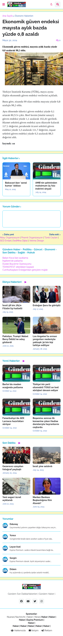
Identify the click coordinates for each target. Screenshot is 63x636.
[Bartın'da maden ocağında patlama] (16, 373)
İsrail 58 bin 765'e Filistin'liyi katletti (12, 307)
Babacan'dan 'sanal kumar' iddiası (16, 184)
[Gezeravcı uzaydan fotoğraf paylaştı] (16, 455)
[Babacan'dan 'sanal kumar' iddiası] (16, 170)
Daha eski (54, 234)
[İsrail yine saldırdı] (47, 455)
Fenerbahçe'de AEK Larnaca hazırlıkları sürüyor (13, 421)
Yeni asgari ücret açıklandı (11, 499)
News (37, 617)
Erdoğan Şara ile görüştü (46, 305)
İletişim (35, 630)
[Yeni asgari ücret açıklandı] (16, 486)
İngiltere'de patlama (12, 261)
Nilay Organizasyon (10, 237)
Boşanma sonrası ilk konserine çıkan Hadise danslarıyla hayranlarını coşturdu (46, 423)
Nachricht (20, 617)
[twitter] (34, 601)
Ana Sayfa (7, 16)
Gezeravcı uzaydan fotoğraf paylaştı (12, 468)
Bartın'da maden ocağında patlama (12, 386)
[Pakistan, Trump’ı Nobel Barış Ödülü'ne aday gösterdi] (16, 325)
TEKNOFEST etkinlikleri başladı (18, 267)
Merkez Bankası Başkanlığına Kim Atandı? (42, 500)
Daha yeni (9, 234)
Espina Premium (35, 620)
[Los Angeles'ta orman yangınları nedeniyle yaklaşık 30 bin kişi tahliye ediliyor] (47, 325)
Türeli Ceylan (50, 237)
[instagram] (41, 601)
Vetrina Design (36, 240)
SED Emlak (5, 240)
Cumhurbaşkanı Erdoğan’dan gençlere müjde (25, 270)
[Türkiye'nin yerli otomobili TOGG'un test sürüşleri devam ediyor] (47, 373)
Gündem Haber (46, 594)
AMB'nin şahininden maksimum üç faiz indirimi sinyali (46, 185)
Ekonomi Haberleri (24, 16)
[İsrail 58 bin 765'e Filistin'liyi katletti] (16, 294)
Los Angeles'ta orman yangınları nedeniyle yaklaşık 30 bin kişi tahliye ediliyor (45, 341)
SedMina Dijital (20, 240)
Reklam (48, 630)
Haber (30, 617)
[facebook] (21, 601)
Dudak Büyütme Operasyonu (16, 264)
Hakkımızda (20, 630)
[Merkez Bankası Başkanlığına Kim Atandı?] (47, 486)
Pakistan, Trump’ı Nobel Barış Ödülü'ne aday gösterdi (15, 339)
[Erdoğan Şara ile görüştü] (47, 294)
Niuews (10, 617)
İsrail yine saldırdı (42, 466)
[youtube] (28, 601)
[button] (3, 4)
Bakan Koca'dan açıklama (15, 258)
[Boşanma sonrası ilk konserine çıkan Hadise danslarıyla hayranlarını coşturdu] (47, 407)
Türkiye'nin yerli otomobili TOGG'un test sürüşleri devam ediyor (46, 387)
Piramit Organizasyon (32, 237)
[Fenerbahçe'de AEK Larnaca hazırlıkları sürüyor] (16, 407)
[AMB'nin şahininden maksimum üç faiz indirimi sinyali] (46, 170)
